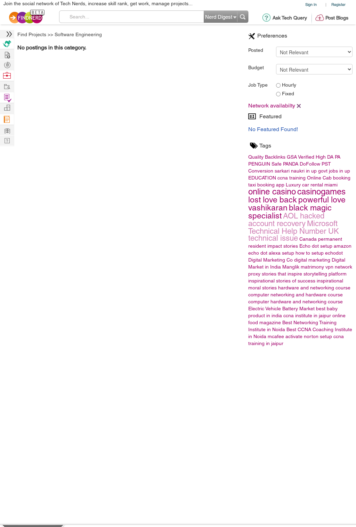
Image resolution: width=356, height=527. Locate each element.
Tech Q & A (7, 140)
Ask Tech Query (290, 18)
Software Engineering (78, 34)
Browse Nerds (7, 64)
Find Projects (31, 34)
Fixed (287, 93)
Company (7, 108)
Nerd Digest (7, 130)
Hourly (288, 85)
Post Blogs (336, 18)
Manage (7, 97)
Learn (7, 119)
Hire (7, 43)
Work (7, 75)
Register (338, 4)
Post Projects (7, 54)
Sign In (311, 4)
